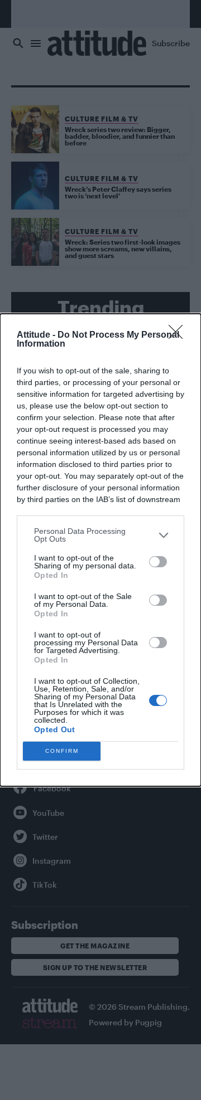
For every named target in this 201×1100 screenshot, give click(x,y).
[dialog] (100, 550)
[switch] (158, 561)
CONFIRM (62, 751)
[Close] (179, 335)
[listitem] (100, 535)
